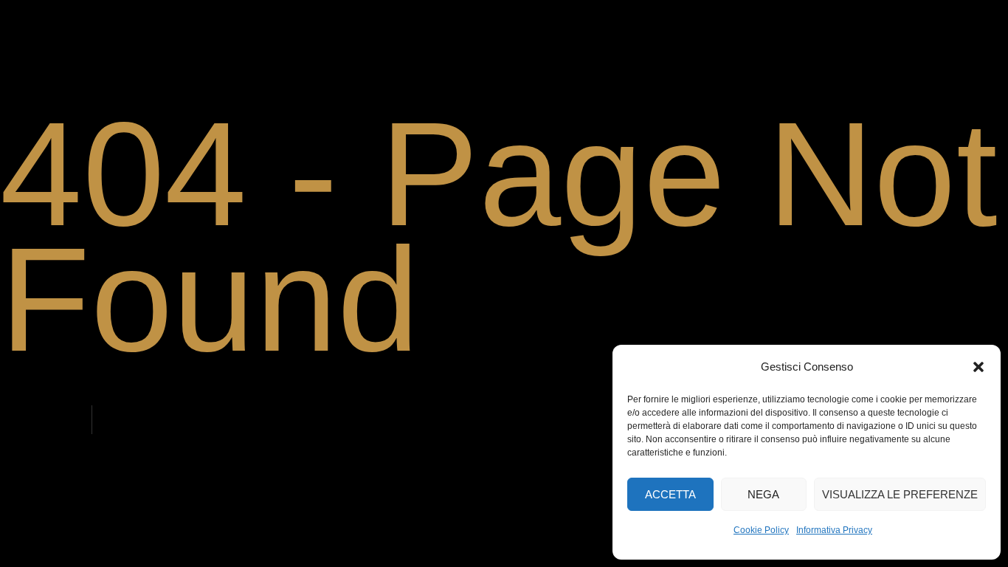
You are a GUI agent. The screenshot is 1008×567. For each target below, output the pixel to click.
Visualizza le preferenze (900, 494)
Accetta (670, 494)
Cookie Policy (761, 530)
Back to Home (47, 420)
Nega (763, 494)
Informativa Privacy (834, 530)
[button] (978, 367)
